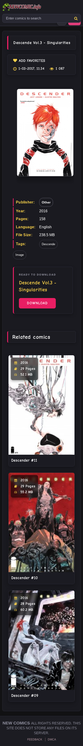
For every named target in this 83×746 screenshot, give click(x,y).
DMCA (52, 739)
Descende (48, 244)
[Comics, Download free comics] (30, 7)
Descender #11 (24, 460)
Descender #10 (24, 578)
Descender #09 (24, 695)
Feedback (34, 739)
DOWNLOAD (37, 303)
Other (46, 202)
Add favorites (32, 61)
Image (19, 255)
